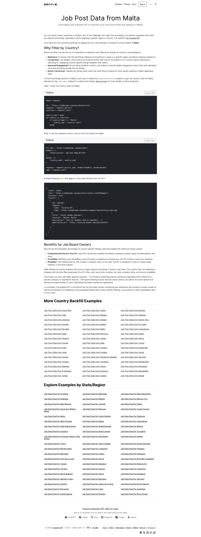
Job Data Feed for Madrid (93, 399)
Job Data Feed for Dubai (131, 404)
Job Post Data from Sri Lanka (133, 324)
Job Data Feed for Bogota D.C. (134, 464)
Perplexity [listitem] (108, 517)
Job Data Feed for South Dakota (58, 494)
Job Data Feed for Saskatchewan (96, 426)
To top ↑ (151, 528)
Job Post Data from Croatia (56, 343)
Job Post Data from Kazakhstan (135, 362)
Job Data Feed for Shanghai (56, 399)
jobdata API (58, 528)
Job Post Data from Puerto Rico (135, 320)
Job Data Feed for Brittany (94, 494)
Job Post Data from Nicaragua (134, 366)
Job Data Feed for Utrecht (55, 484)
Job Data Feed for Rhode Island (58, 449)
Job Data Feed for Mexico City (134, 399)
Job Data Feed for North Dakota (135, 484)
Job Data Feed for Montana (94, 479)
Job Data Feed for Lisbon (93, 454)
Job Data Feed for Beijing (132, 426)
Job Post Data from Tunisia (56, 376)
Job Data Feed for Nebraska (94, 394)
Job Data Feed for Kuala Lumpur (96, 431)
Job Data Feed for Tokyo (55, 444)
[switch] (151, 4)
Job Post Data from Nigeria (94, 324)
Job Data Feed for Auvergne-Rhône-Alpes (60, 410)
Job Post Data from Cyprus (132, 343)
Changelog (119, 528)
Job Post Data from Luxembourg (135, 329)
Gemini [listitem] (133, 517)
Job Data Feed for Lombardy (94, 449)
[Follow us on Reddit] (154, 532)
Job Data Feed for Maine (93, 421)
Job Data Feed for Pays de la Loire (59, 459)
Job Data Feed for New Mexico (57, 404)
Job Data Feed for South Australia (135, 444)
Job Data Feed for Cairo (92, 489)
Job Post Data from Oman (55, 352)
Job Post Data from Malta (93, 329)
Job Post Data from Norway (133, 310)
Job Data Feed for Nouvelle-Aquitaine (137, 459)
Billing (135, 528)
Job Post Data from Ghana (94, 366)
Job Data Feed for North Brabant (58, 474)
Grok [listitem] (96, 517)
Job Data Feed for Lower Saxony (135, 409)
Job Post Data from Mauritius (56, 366)
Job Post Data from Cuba (55, 348)
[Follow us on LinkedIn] (147, 532)
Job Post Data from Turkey (94, 310)
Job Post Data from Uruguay (56, 362)
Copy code (149, 93)
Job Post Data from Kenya (132, 338)
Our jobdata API (133, 38)
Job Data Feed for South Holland (96, 416)
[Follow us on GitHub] (150, 532)
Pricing (127, 4)
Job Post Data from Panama (56, 338)
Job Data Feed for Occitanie (133, 431)
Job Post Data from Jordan (94, 338)
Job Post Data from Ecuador (94, 352)
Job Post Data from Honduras (95, 362)
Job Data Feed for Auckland (133, 489)
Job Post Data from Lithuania (56, 320)
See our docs (101, 81)
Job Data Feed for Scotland (56, 394)
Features (118, 4)
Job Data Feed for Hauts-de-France (98, 484)
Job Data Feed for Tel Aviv (55, 469)
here (71, 178)
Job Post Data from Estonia (56, 357)
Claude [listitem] (85, 517)
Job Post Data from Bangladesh (135, 371)
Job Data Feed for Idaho (54, 416)
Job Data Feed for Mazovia (94, 409)
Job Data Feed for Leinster (94, 404)
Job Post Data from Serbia (132, 334)
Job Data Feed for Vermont (132, 479)
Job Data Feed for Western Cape (58, 479)
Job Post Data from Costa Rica (57, 310)
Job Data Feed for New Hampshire (136, 394)
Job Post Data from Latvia (132, 352)
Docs (134, 4)
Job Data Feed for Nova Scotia (134, 494)
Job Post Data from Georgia (56, 324)
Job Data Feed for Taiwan (55, 464)
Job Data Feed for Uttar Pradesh (96, 444)
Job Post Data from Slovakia (56, 329)
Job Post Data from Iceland (94, 376)
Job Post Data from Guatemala (134, 348)
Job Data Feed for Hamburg (133, 416)
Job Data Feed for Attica (93, 474)
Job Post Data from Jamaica (94, 348)
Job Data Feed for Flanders (132, 449)
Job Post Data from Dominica (95, 371)
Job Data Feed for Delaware (133, 454)
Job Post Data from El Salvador (58, 371)
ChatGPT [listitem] (72, 517)
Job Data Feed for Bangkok (94, 464)
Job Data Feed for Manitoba (56, 454)
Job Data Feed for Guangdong (134, 421)
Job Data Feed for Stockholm (95, 436)
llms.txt (143, 528)
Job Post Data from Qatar (55, 334)
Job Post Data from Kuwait (132, 376)
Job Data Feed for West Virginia (58, 421)
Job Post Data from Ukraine (94, 320)
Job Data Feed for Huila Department (60, 426)
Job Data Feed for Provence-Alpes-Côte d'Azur (62, 437)
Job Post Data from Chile (55, 315)
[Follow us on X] (144, 532)
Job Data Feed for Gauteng (56, 431)
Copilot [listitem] (122, 517)
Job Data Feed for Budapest (133, 474)
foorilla (95, 528)
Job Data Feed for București (56, 489)
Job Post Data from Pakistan (133, 315)
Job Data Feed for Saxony (93, 469)
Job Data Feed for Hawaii (132, 436)
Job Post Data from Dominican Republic (99, 357)
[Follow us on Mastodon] (140, 532)
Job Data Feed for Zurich (93, 459)
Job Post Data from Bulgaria (94, 315)
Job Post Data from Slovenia (133, 357)
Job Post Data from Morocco (95, 334)
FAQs (111, 528)
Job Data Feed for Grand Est (133, 469)
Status (128, 528)
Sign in (142, 4)
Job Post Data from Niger (93, 343)
